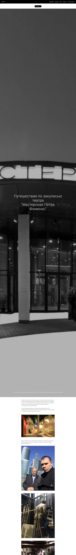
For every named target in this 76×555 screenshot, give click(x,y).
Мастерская (51, 1)
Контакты (64, 1)
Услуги (60, 1)
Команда (56, 1)
